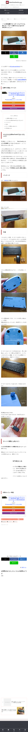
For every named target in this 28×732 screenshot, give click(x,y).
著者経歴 (21, 724)
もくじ (12, 115)
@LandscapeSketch (15, 66)
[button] (25, 388)
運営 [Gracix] (21, 726)
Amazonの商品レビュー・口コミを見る (14, 99)
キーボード (10, 521)
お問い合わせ (7, 726)
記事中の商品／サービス (12, 118)
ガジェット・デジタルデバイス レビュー (10, 519)
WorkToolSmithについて (7, 724)
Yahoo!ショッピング (13, 108)
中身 (7, 124)
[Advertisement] (14, 539)
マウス (15, 521)
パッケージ (8, 122)
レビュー (21, 519)
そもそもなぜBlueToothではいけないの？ (14, 120)
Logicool (4, 521)
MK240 (6, 180)
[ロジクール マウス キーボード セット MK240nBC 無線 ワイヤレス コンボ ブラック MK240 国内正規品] (4, 93)
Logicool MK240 (21, 79)
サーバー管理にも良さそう (11, 126)
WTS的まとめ (9, 128)
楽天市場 (13, 105)
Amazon (13, 102)
